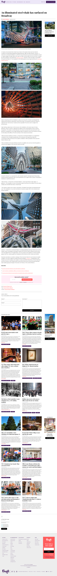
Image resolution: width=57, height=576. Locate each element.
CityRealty (31, 564)
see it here (24, 344)
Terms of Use (21, 282)
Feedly (48, 571)
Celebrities (3, 547)
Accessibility (43, 571)
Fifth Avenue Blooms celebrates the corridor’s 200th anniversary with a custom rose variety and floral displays (32, 465)
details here (3, 443)
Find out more (3, 475)
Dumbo (11, 553)
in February (28, 258)
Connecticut (20, 543)
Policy (33, 412)
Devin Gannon (4, 335)
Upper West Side (12, 539)
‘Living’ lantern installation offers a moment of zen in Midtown (15, 270)
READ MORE (3, 342)
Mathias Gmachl (19, 57)
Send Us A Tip (37, 543)
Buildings (28, 544)
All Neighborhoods (12, 561)
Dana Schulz (4, 403)
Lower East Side (12, 550)
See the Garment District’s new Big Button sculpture (13, 268)
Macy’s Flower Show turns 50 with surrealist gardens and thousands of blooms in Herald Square (10, 499)
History (12, 411)
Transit (37, 412)
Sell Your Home (29, 547)
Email (2, 302)
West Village (12, 546)
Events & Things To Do (7, 286)
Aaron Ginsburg (6, 19)
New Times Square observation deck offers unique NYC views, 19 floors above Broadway (10, 366)
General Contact (37, 544)
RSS (51, 571)
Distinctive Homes (4, 539)
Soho (11, 547)
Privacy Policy (25, 282)
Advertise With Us (37, 540)
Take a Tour (50, 35)
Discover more (3, 510)
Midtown (13, 289)
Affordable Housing (5, 554)
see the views (3, 378)
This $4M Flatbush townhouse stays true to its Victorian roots (49, 32)
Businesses (28, 543)
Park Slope (11, 554)
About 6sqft (36, 539)
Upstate (20, 540)
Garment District (8, 289)
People (28, 539)
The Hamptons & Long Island (23, 539)
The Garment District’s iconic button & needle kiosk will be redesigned (17, 273)
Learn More (4, 528)
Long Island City (12, 560)
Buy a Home (28, 546)
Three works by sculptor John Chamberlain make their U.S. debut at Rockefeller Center (31, 499)
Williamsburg (12, 557)
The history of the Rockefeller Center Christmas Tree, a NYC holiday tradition (10, 400)
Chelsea (11, 544)
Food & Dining (4, 546)
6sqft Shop (3, 543)
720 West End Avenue (5, 519)
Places (28, 540)
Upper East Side (12, 540)
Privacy (35, 571)
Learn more (24, 376)
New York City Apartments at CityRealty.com (30, 565)
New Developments (5, 540)
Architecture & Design (5, 550)
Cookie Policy (38, 571)
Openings (13, 380)
